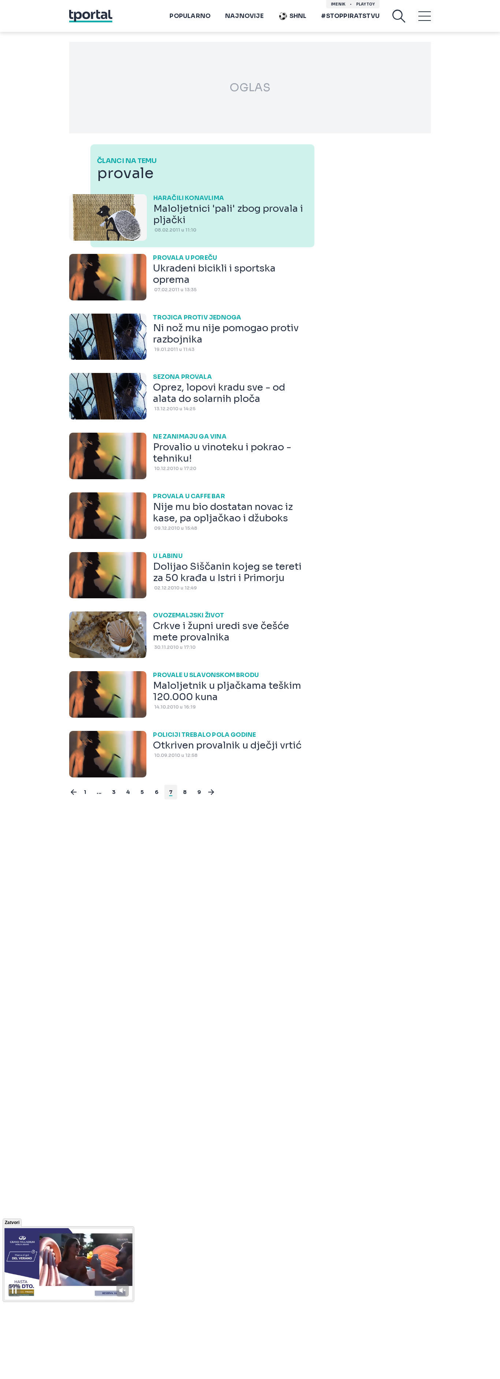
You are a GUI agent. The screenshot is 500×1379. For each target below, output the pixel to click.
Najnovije (244, 16)
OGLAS (250, 88)
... (99, 792)
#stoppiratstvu (350, 16)
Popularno (189, 16)
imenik (338, 4)
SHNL (298, 16)
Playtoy (365, 4)
